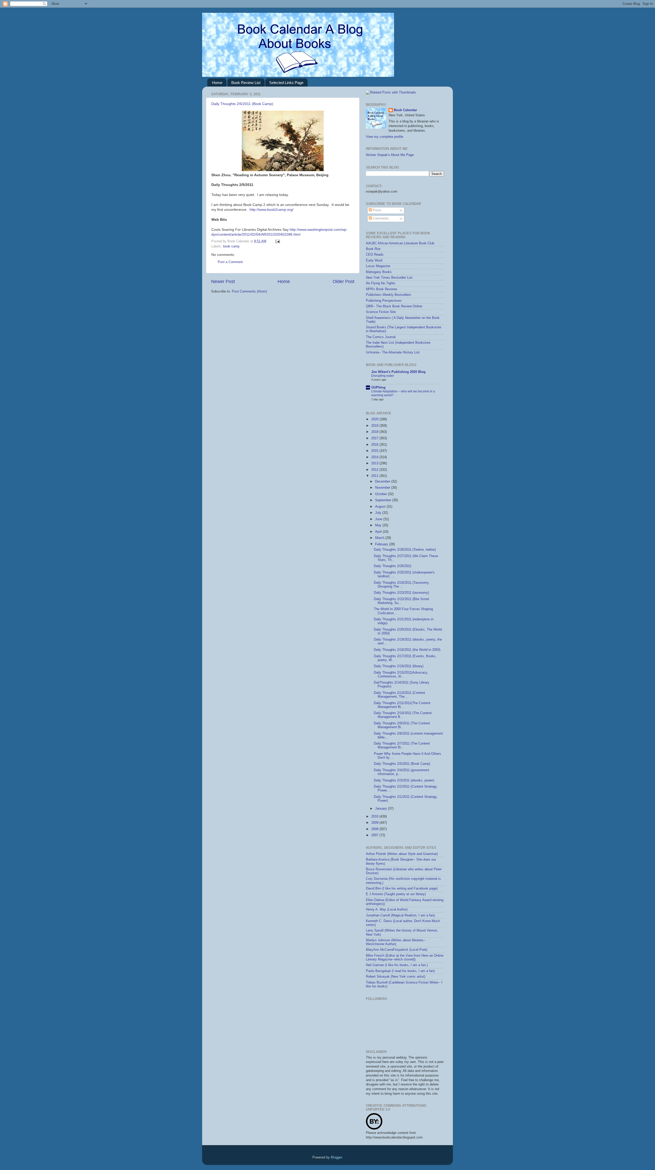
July (378, 513)
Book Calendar (405, 110)
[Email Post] (277, 241)
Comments (380, 218)
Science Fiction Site (381, 312)
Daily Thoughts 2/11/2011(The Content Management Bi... (402, 705)
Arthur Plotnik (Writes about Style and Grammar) (402, 854)
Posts (376, 210)
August (381, 506)
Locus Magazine (378, 266)
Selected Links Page (286, 82)
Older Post (343, 281)
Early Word (374, 260)
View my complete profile (384, 137)
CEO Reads (375, 254)
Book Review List (245, 82)
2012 (375, 470)
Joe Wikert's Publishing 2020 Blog (398, 372)
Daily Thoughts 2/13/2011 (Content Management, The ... (399, 694)
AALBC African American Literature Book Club (400, 243)
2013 (375, 463)
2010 (375, 816)
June (379, 519)
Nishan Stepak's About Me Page (390, 155)
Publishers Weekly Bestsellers (388, 295)
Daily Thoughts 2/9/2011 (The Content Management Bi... (402, 725)
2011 (375, 476)
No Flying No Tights (380, 283)
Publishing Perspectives (384, 300)
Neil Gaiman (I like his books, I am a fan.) (397, 965)
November (383, 487)
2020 (375, 419)
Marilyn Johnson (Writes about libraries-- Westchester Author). (395, 942)
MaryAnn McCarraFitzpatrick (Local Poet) (396, 950)
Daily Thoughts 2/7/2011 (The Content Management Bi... (402, 745)
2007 (375, 835)
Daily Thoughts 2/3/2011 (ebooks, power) (404, 780)
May (379, 525)
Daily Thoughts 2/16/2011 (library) (398, 666)
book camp (231, 246)
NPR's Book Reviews (381, 289)
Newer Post (223, 281)
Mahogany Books (379, 272)
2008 (375, 829)
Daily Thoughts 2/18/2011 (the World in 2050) (407, 650)
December (383, 481)
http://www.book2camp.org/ (271, 209)
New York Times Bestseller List (389, 277)
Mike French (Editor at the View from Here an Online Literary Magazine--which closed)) (404, 957)
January (381, 808)
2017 (375, 438)
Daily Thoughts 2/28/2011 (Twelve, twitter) (405, 549)
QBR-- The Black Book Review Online (394, 306)
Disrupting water (382, 376)
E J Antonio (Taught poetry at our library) (396, 894)
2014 (375, 457)
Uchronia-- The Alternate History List (393, 352)
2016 (375, 444)
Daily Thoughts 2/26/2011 (392, 566)
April (379, 532)
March (380, 538)
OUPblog (378, 387)
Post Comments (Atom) (249, 291)
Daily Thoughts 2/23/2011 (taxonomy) (401, 592)
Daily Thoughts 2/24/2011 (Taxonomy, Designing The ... (402, 584)
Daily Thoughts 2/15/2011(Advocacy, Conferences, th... (401, 674)
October (381, 494)
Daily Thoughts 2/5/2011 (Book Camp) (242, 104)
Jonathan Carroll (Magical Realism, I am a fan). (401, 915)
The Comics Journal (381, 337)
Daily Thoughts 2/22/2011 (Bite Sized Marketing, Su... (401, 601)
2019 (375, 425)
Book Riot (373, 249)
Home (217, 82)
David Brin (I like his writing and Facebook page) (402, 888)
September (383, 500)
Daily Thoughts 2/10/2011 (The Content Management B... (403, 715)
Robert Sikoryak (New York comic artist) (395, 976)
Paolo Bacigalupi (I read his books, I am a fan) (400, 971)
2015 (375, 451)
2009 (375, 822)
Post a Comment (230, 262)
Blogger (336, 1157)
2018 (375, 432)
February (382, 544)
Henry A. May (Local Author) (387, 909)
